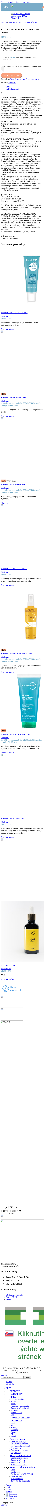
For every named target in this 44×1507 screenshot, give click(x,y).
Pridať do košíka (11, 75)
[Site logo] (22, 8)
